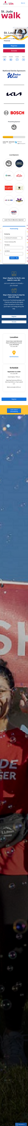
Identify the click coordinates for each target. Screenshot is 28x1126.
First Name (7, 245)
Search (12, 258)
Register (14, 46)
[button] (21, 1124)
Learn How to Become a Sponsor (14, 220)
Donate (14, 51)
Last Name (7, 251)
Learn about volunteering (14, 410)
